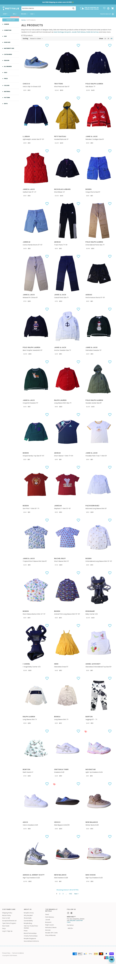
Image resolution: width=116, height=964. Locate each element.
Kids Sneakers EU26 (61, 876)
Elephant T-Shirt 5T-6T (62, 507)
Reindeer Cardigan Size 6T (95, 138)
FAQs (4, 927)
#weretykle (28, 916)
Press (25, 929)
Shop (5, 12)
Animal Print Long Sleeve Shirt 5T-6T (67, 612)
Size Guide (5, 924)
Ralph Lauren (49, 923)
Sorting (25, 36)
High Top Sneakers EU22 (31, 876)
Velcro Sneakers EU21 (30, 823)
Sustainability (28, 919)
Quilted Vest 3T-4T (29, 190)
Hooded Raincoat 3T (61, 138)
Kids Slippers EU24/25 (62, 823)
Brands (24, 12)
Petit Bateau (81, 30)
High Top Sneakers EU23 (94, 876)
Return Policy (6, 914)
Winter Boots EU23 (92, 823)
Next (76, 892)
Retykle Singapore (30, 937)
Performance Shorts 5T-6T (95, 296)
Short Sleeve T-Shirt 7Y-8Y (63, 454)
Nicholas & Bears (50, 926)
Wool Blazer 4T (59, 190)
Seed (47, 913)
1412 (70, 892)
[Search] (73, 7)
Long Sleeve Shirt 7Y (30, 718)
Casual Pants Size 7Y (61, 296)
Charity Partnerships (31, 934)
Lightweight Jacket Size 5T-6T (33, 138)
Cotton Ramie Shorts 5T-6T (32, 243)
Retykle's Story (29, 911)
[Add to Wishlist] (47, 43)
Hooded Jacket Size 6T (94, 401)
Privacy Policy (6, 951)
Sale (32, 12)
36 (108, 37)
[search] (46, 7)
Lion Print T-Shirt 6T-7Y (31, 507)
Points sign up (105, 12)
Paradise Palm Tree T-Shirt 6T (96, 454)
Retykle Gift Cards (51, 931)
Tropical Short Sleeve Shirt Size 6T (35, 559)
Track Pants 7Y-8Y (60, 243)
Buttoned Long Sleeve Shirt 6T (96, 507)
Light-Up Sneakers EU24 (94, 770)
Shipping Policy (7, 911)
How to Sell (6, 916)
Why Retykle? (28, 914)
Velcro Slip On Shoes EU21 (32, 85)
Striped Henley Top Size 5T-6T (33, 454)
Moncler (48, 928)
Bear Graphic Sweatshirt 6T (32, 348)
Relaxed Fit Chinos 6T (30, 296)
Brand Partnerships (30, 931)
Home (23, 18)
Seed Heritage (59, 30)
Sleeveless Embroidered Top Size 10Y (98, 665)
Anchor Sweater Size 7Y (62, 348)
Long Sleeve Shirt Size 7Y (62, 401)
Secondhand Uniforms (31, 939)
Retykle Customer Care (75, 919)
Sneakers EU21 (59, 770)
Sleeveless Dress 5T (61, 665)
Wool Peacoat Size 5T (62, 85)
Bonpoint (67, 30)
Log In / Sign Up (7, 929)
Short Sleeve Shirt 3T (61, 559)
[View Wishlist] (104, 6)
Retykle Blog (28, 921)
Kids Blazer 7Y (90, 85)
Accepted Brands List (9, 919)
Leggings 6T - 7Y (91, 718)
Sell (14, 12)
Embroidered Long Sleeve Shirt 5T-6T (99, 559)
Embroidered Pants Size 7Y (95, 243)
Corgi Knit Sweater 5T (30, 401)
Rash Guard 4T (28, 770)
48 (111, 37)
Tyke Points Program (9, 921)
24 (105, 37)
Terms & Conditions (18, 951)
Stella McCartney (92, 30)
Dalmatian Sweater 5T (94, 348)
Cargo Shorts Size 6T (93, 190)
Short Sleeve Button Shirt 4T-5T (34, 612)
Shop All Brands (50, 933)
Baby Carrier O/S (92, 612)
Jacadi (74, 30)
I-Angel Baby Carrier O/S (32, 665)
